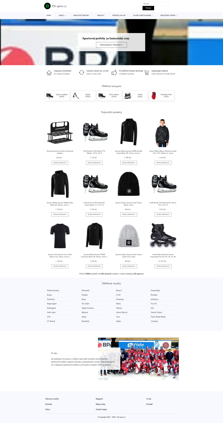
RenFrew (51, 299)
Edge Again (52, 304)
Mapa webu (100, 404)
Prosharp (120, 299)
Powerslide (155, 291)
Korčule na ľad (118, 15)
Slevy (47, 409)
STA (49, 317)
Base (84, 299)
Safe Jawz (51, 312)
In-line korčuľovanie (142, 15)
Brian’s (119, 291)
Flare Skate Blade (158, 317)
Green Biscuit (121, 312)
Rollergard (51, 308)
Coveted (154, 321)
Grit (152, 308)
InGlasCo (155, 299)
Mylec (118, 304)
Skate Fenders (88, 308)
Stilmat (119, 308)
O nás (148, 399)
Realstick (85, 321)
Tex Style (85, 304)
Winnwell (85, 291)
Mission (85, 312)
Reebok (154, 295)
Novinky (48, 404)
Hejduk (85, 295)
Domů (48, 15)
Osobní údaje (101, 409)
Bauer (49, 295)
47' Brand (51, 321)
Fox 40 (153, 304)
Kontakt (149, 404)
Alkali (84, 317)
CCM (118, 295)
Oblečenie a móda (167, 15)
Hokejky (100, 15)
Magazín (99, 399)
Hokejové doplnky (81, 15)
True (118, 317)
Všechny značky (52, 399)
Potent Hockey (53, 291)
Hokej (61, 15)
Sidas (118, 321)
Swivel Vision (156, 312)
